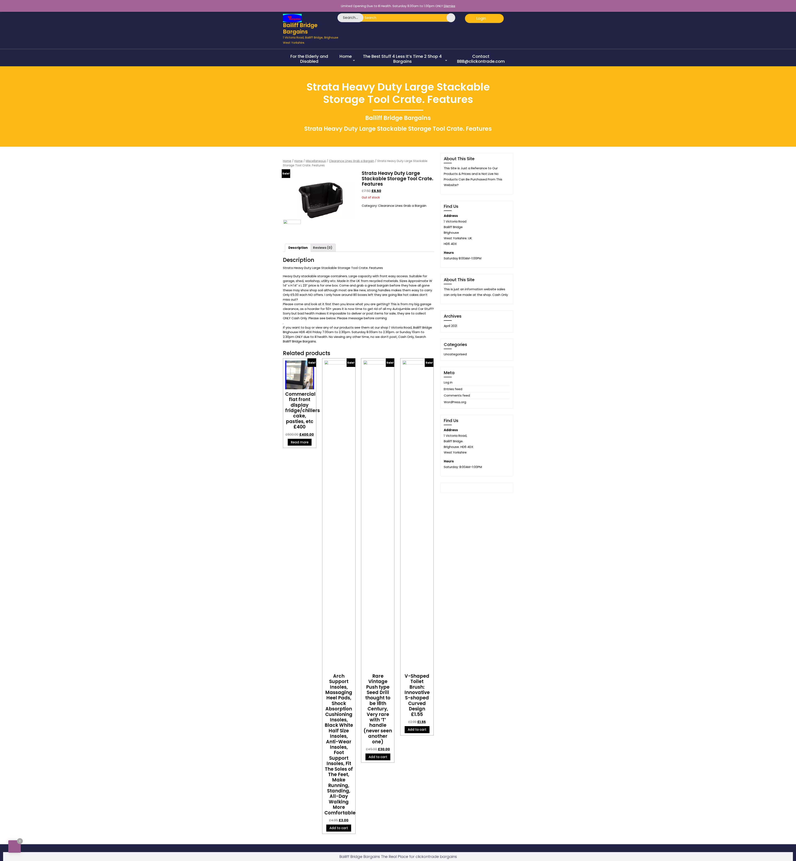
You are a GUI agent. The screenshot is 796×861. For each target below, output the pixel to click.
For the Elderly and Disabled (309, 58)
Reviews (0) (322, 247)
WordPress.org (455, 402)
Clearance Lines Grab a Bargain (351, 161)
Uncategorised (455, 354)
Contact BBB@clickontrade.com (481, 58)
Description (298, 247)
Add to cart (338, 828)
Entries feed (453, 389)
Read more (299, 442)
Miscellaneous (316, 161)
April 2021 (450, 326)
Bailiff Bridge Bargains (300, 28)
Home (346, 56)
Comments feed (457, 395)
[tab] (298, 248)
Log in (448, 382)
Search (448, 18)
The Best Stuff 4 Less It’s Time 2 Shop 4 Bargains (402, 58)
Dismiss (449, 6)
